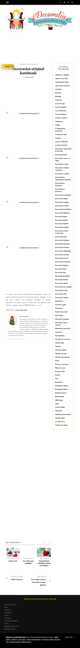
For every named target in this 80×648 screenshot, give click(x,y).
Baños (6, 607)
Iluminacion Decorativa (11, 626)
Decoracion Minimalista (63, 251)
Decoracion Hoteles (61, 220)
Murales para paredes (62, 357)
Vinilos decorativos (61, 425)
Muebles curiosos (61, 350)
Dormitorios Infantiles (11, 621)
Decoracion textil (60, 294)
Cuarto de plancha (61, 141)
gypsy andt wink (21, 310)
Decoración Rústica (61, 279)
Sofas (57, 403)
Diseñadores (59, 301)
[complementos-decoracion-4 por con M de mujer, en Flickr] (28, 222)
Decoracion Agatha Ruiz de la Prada (63, 150)
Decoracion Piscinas (61, 265)
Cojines (57, 125)
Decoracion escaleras (62, 205)
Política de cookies (48, 639)
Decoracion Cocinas (61, 164)
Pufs (56, 378)
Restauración (59, 396)
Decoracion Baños (61, 155)
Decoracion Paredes (61, 258)
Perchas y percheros (62, 364)
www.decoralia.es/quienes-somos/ (17, 339)
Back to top (69, 637)
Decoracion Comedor (62, 173)
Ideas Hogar (59, 315)
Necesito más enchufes (28, 562)
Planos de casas (60, 368)
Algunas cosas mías (61, 78)
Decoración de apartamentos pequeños (63, 178)
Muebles (58, 346)
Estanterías (59, 308)
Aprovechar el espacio (62, 85)
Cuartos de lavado (61, 145)
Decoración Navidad (62, 254)
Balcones (58, 93)
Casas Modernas (60, 110)
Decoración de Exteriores (60, 190)
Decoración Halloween (62, 213)
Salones (6, 615)
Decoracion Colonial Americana (62, 169)
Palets (57, 360)
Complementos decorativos (28, 64)
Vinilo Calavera (17, 578)
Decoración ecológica (62, 202)
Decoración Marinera (62, 240)
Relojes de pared (60, 393)
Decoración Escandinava (63, 209)
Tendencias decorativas (63, 414)
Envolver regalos (60, 304)
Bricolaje (58, 96)
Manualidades (60, 335)
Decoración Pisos (60, 269)
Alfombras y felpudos (62, 75)
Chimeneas (59, 121)
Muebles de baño (9, 629)
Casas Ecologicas (60, 107)
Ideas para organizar (62, 319)
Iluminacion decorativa (62, 328)
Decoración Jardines (62, 227)
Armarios (58, 89)
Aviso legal (22, 639)
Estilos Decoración (61, 312)
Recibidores (8, 613)
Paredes (6, 623)
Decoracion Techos (61, 290)
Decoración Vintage (61, 297)
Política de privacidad (33, 639)
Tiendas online (60, 418)
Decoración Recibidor (62, 276)
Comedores (7, 618)
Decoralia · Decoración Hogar (15, 637)
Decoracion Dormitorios (63, 195)
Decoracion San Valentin (63, 287)
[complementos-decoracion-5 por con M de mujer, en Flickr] (28, 133)
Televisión (58, 411)
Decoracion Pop (60, 272)
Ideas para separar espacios (61, 323)
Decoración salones (61, 283)
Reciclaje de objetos (61, 386)
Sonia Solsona (29, 77)
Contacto (14, 639)
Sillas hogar (59, 400)
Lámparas (58, 332)
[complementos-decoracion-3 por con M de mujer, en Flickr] (28, 178)
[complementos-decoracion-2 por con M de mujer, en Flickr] (28, 268)
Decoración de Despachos (60, 184)
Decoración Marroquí (62, 244)
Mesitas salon (59, 343)
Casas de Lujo (60, 103)
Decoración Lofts (61, 237)
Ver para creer (60, 421)
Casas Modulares (61, 114)
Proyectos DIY (60, 371)
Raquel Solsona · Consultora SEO (20, 642)
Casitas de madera (61, 118)
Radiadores (59, 382)
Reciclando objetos (61, 389)
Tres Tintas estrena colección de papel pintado (38, 581)
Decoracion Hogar (61, 216)
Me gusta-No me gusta (62, 339)
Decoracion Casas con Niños (62, 159)
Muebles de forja (60, 353)
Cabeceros (58, 100)
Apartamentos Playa (62, 82)
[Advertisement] (40, 46)
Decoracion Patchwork (62, 262)
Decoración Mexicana (62, 247)
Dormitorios (8, 610)
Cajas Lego (12, 561)
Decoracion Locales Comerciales (61, 232)
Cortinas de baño (61, 134)
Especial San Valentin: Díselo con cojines (43, 563)
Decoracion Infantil (61, 223)
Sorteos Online (60, 407)
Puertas (57, 375)
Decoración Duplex (61, 198)
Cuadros (58, 138)
